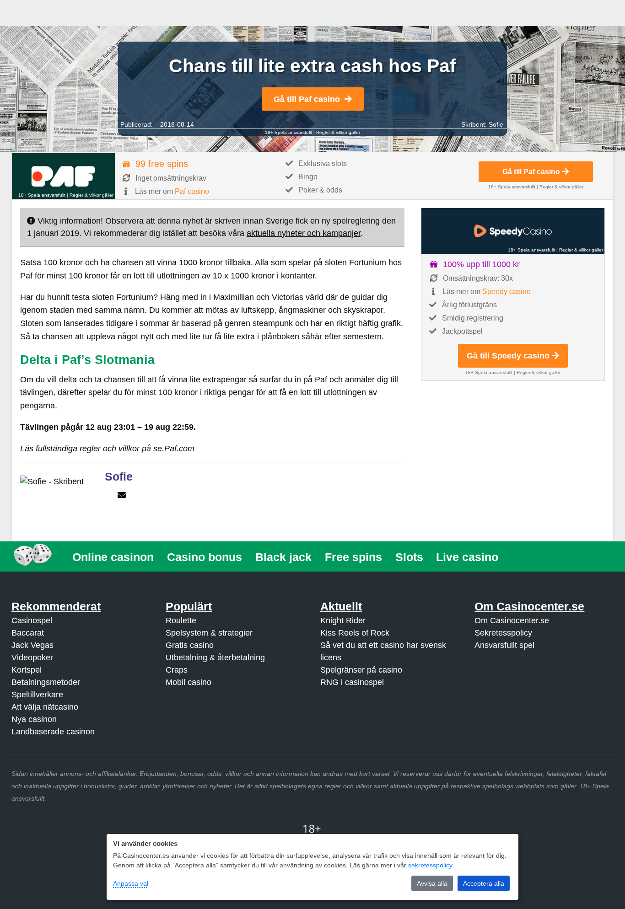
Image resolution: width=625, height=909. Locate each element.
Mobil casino (188, 682)
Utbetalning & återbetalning (215, 657)
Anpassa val (130, 883)
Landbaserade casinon (53, 731)
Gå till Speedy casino (508, 355)
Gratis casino (190, 645)
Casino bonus (204, 557)
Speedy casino (506, 291)
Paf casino (192, 191)
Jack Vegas (32, 645)
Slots (409, 557)
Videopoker (32, 657)
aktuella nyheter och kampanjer (304, 233)
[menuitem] (113, 557)
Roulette (181, 620)
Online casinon (113, 557)
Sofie (496, 124)
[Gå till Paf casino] (63, 176)
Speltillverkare (37, 694)
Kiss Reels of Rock (354, 632)
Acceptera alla (483, 883)
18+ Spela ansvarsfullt (288, 132)
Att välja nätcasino (44, 706)
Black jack (283, 557)
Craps (177, 669)
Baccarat (27, 632)
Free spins (353, 557)
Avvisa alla (432, 883)
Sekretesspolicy (503, 632)
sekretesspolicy (430, 865)
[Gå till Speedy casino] (512, 231)
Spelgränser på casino (361, 669)
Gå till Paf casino (307, 99)
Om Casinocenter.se (511, 620)
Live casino (467, 557)
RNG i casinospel (352, 682)
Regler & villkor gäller (338, 132)
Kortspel (26, 669)
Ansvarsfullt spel (504, 645)
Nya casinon (34, 719)
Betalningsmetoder (45, 682)
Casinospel (31, 620)
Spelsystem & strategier (209, 632)
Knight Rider (343, 620)
